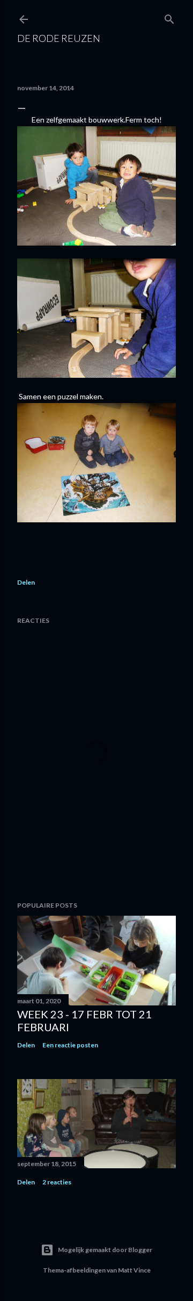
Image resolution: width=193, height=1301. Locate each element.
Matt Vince (134, 1270)
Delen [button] (26, 582)
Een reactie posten (70, 1045)
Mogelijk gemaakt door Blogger (105, 1250)
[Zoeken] (169, 16)
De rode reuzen (58, 38)
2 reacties (56, 1182)
